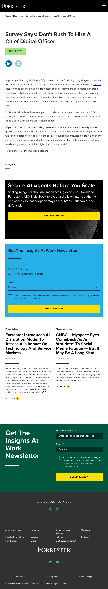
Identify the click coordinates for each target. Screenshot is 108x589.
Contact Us (86, 529)
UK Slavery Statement (66, 540)
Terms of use (21, 576)
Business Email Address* (18, 269)
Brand (33, 540)
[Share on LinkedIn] (8, 63)
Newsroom (18, 15)
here (45, 151)
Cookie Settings (85, 576)
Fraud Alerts (11, 540)
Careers (34, 536)
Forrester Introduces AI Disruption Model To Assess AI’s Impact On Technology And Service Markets (28, 344)
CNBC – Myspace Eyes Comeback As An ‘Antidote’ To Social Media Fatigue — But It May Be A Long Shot (77, 344)
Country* (11, 282)
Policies (59, 536)
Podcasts (85, 536)
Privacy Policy (52, 576)
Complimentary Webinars (63, 531)
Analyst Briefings (13, 529)
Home (8, 15)
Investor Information (14, 536)
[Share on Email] (18, 63)
